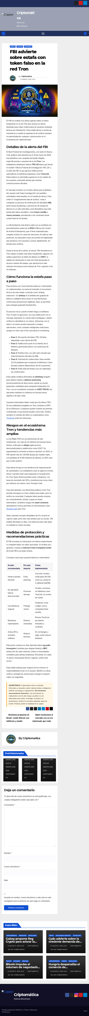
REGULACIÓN (32, 935)
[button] (81, 33)
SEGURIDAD (28, 46)
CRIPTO (13, 46)
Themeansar (6, 1012)
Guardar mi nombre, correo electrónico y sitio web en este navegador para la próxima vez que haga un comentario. (27, 899)
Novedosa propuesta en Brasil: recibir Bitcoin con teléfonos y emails (17, 718)
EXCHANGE (16, 961)
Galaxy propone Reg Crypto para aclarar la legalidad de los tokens (21, 941)
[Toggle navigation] (43, 33)
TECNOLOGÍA (77, 935)
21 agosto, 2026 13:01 (16, 971)
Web (6, 880)
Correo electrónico (12, 867)
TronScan (10, 418)
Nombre (8, 853)
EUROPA (64, 961)
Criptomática (26, 994)
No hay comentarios (16, 949)
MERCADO (25, 961)
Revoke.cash (11, 509)
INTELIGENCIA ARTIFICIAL (63, 935)
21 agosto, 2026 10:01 (58, 971)
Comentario (9, 805)
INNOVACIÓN (22, 935)
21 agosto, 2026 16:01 (58, 946)
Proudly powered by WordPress (12, 1010)
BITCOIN (8, 961)
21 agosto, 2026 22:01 (16, 946)
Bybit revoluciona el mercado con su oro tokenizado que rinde (42, 718)
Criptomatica (26, 76)
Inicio (85, 1011)
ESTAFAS (19, 46)
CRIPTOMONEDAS (11, 935)
